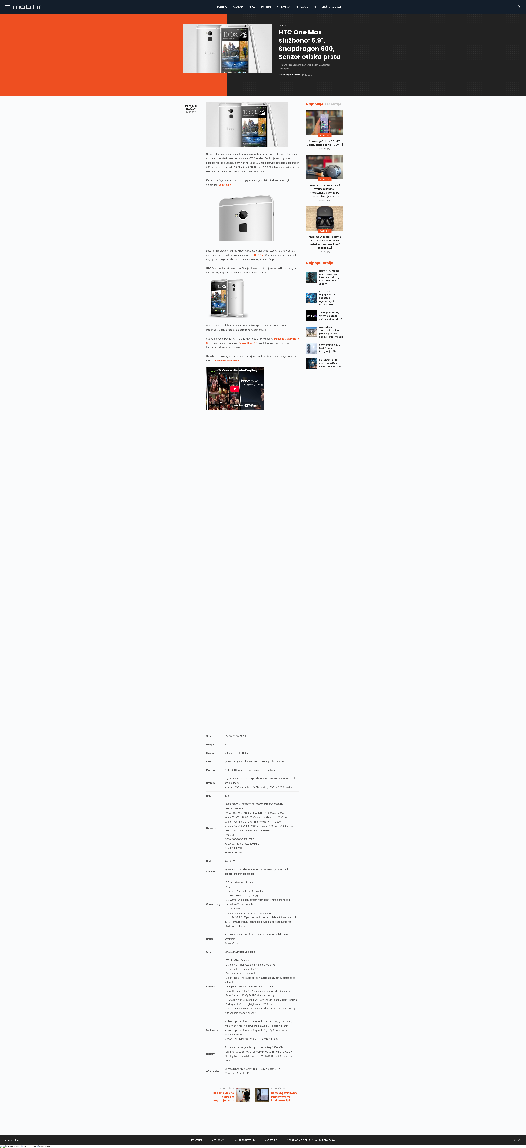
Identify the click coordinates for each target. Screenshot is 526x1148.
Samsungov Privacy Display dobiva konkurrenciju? (284, 1096)
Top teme (266, 6)
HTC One (259, 255)
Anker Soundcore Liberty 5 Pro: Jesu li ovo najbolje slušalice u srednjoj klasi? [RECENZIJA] (324, 242)
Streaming (283, 6)
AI (315, 6)
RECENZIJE (324, 135)
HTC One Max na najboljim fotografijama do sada (222, 1096)
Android (238, 6)
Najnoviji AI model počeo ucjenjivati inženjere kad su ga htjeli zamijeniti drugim (330, 277)
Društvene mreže (331, 6)
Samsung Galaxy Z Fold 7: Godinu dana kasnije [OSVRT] (324, 143)
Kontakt (196, 1140)
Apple (252, 6)
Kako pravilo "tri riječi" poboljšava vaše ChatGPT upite (330, 363)
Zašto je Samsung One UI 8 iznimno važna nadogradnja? (330, 316)
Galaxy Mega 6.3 (247, 343)
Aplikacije (302, 6)
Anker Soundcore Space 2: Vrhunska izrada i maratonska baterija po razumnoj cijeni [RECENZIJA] (325, 191)
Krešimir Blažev (292, 75)
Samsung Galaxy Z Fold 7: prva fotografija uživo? (329, 348)
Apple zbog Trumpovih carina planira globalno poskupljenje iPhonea (331, 331)
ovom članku (224, 184)
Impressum (217, 1140)
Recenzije (221, 6)
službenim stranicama (227, 360)
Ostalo (282, 25)
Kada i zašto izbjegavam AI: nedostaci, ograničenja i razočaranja (327, 298)
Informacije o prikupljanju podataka (310, 1140)
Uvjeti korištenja (244, 1140)
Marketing (271, 1140)
